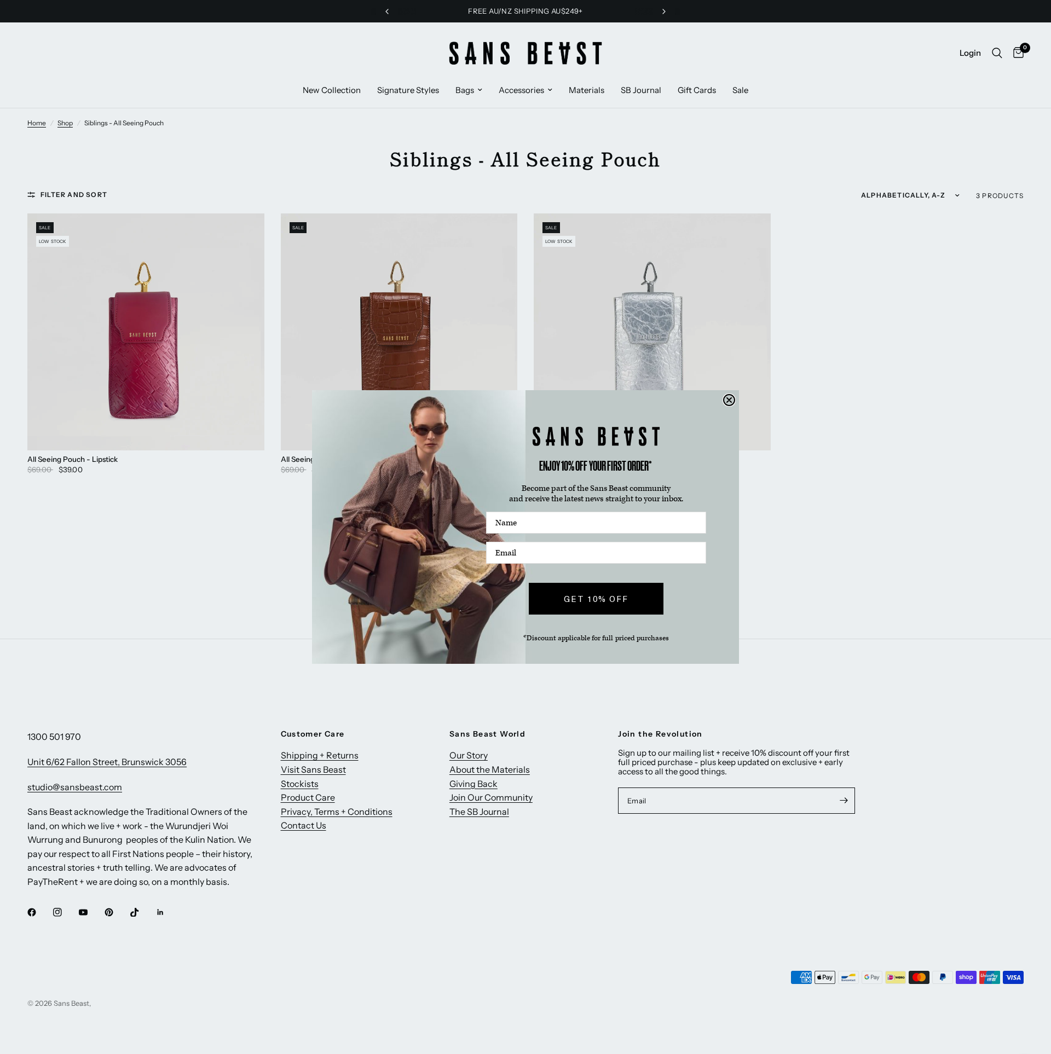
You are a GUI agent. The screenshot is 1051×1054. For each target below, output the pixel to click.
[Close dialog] (729, 400)
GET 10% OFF (596, 599)
